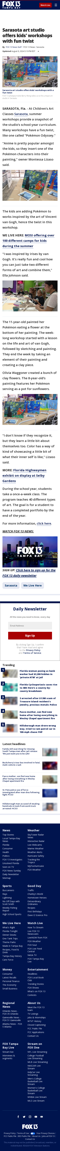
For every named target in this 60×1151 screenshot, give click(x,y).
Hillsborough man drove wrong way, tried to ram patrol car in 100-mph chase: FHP (38, 728)
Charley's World (35, 893)
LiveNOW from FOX (37, 937)
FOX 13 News (29, 47)
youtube (35, 1116)
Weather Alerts (35, 852)
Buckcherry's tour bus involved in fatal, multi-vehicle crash (21, 763)
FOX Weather (34, 869)
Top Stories (8, 834)
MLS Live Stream (36, 1100)
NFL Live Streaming (37, 1051)
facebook (18, 1116)
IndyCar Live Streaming (34, 1073)
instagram (30, 1116)
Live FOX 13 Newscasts (33, 932)
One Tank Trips (10, 938)
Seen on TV (8, 866)
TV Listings (33, 1013)
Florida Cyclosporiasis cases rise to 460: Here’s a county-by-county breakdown (38, 687)
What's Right (8, 927)
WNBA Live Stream (37, 1097)
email (41, 1116)
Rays (4, 893)
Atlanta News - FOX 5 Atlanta (12, 1025)
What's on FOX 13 (36, 991)
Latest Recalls (9, 977)
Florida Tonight (10, 931)
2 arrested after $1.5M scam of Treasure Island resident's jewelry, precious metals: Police (38, 701)
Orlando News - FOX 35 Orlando (10, 1012)
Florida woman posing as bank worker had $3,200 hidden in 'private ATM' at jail (37, 674)
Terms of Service (32, 652)
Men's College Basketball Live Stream (35, 1081)
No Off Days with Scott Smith (11, 903)
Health (5, 852)
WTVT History (34, 1021)
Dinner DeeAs (9, 934)
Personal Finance (11, 981)
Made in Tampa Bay (12, 945)
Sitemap (6, 877)
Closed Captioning (37, 1024)
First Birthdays (35, 911)
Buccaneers (8, 890)
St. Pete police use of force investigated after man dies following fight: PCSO (21, 792)
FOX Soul (32, 944)
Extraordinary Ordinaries (34, 903)
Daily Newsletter (10, 874)
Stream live (8, 1051)
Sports (7, 886)
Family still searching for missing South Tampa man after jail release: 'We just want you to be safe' (20, 751)
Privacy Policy (33, 650)
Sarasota (40, 47)
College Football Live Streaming (36, 1057)
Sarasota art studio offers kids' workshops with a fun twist (28, 91)
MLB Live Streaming (38, 1062)
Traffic (31, 890)
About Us (34, 1003)
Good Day (34, 886)
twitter (24, 1116)
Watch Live (45, 5)
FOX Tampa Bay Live (36, 960)
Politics (6, 855)
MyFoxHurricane (36, 866)
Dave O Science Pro (37, 915)
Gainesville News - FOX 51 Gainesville (11, 1019)
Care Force (7, 959)
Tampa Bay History (12, 956)
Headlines (32, 973)
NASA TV (32, 955)
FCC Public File (35, 1028)
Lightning (7, 897)
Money (7, 969)
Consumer (7, 848)
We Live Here (32, 585)
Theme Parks (9, 942)
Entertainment (38, 969)
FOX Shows (33, 987)
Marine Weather (36, 848)
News (6, 830)
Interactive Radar (36, 841)
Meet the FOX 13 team (36, 1009)
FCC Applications (36, 1032)
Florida (5, 844)
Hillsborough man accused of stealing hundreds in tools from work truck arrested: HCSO (21, 806)
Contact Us (33, 1035)
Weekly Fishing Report (9, 909)
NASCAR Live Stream (34, 1067)
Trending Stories (36, 983)
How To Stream (35, 927)
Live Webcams (35, 844)
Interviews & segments (8, 1057)
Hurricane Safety (36, 855)
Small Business (9, 988)
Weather (34, 830)
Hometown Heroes (37, 897)
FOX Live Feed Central (35, 950)
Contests (32, 995)
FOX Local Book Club (36, 979)
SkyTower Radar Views (36, 836)
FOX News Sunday (11, 870)
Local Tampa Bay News (11, 840)
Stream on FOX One (35, 1045)
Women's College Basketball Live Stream (36, 1090)
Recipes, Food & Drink (10, 951)
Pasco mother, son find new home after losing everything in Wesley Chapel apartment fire (38, 715)
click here (44, 523)
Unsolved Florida (10, 863)
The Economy (9, 984)
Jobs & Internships (37, 1017)
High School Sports (11, 914)
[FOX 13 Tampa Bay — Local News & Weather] (11, 5)
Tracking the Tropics (34, 861)
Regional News (8, 1004)
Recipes (31, 907)
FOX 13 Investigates (12, 859)
